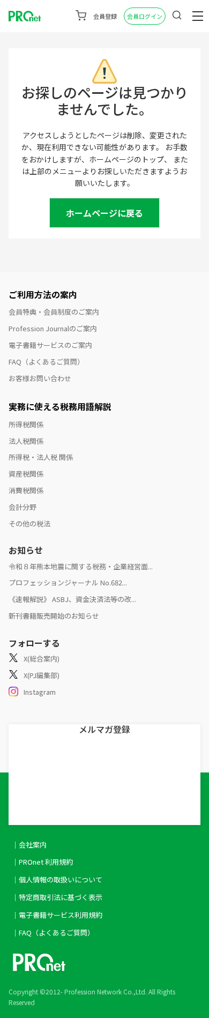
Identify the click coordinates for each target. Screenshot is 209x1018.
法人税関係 (26, 441)
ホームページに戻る (104, 212)
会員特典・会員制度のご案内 (54, 312)
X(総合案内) (41, 658)
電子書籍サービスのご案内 (50, 345)
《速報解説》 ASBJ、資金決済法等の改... (72, 599)
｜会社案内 (29, 844)
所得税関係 (26, 424)
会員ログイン (144, 16)
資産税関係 (26, 474)
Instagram (40, 692)
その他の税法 (29, 523)
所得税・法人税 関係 (41, 457)
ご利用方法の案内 (43, 294)
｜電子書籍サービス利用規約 (57, 915)
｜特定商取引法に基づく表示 (57, 897)
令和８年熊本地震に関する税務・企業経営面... (81, 566)
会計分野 (22, 507)
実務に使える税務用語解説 (60, 406)
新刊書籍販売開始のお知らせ (54, 616)
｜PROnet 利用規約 (42, 862)
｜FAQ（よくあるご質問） (53, 932)
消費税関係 (26, 490)
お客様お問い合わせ (40, 378)
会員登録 (105, 16)
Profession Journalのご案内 (53, 328)
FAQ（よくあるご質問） (46, 361)
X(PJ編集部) (41, 675)
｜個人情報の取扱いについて (57, 879)
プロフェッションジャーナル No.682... (68, 582)
